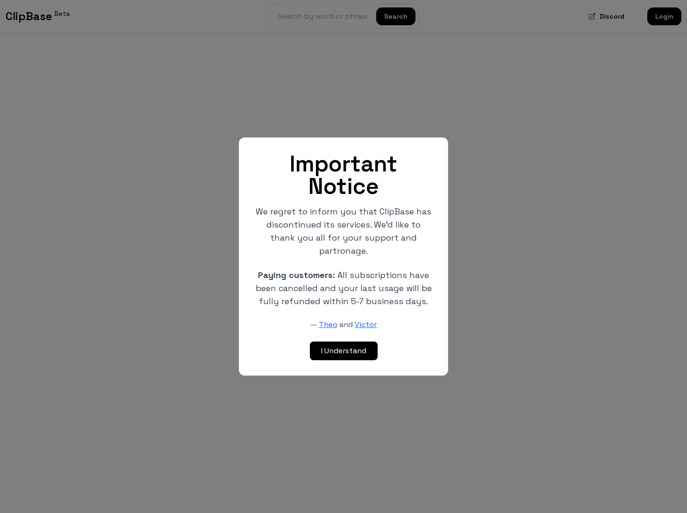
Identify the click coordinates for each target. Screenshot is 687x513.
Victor (366, 324)
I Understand (343, 351)
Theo (328, 324)
